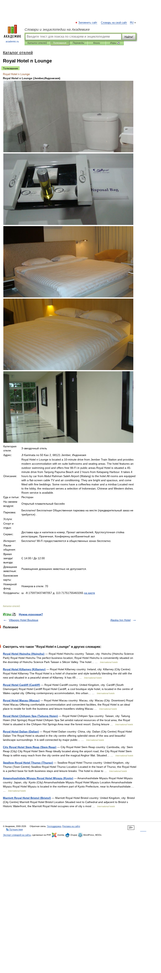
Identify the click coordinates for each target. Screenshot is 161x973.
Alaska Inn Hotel (120, 620)
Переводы (78, 43)
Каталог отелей (37, 43)
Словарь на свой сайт (114, 22)
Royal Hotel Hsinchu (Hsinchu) (23, 653)
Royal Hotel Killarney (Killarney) (24, 669)
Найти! (128, 36)
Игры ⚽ (115, 43)
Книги (96, 43)
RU (132, 22)
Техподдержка (54, 826)
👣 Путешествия (14, 829)
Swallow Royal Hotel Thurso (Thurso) (28, 762)
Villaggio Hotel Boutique (23, 620)
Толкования (59, 43)
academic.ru (12, 41)
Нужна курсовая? (31, 614)
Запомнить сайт (88, 22)
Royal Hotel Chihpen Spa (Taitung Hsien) (30, 716)
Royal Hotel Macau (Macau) (21, 700)
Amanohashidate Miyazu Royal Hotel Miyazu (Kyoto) (38, 778)
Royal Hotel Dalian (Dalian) (21, 731)
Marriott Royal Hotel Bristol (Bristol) (27, 797)
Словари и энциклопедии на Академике (57, 30)
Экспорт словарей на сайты (17, 835)
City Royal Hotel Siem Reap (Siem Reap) (29, 747)
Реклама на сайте (71, 826)
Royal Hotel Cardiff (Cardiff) (21, 684)
